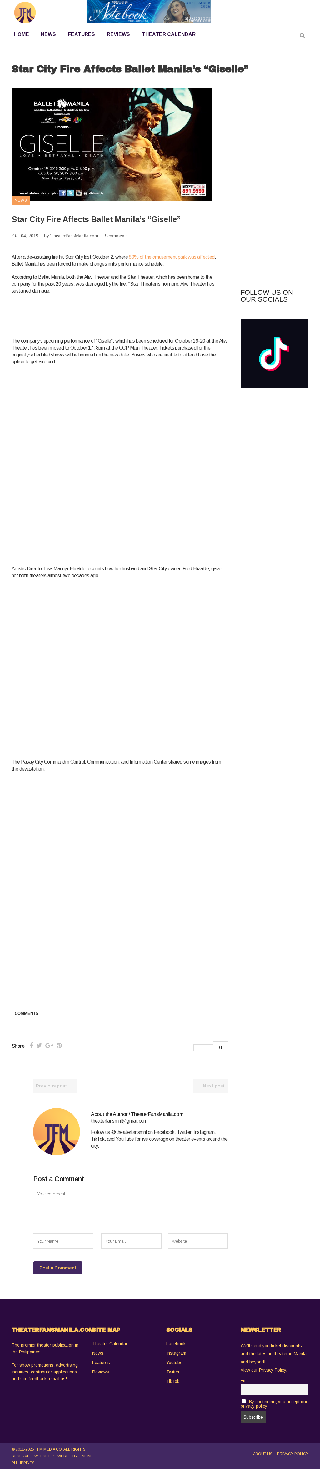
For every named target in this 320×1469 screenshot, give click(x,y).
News (97, 1353)
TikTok (172, 1381)
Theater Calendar (110, 1343)
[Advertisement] (125, 315)
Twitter (173, 1372)
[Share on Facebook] (31, 1045)
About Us (262, 1454)
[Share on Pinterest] (59, 1045)
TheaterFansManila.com (74, 235)
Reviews (100, 1372)
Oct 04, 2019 (25, 235)
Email (246, 1380)
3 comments (116, 235)
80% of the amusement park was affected (171, 257)
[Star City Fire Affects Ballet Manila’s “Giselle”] (56, 1131)
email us (57, 1378)
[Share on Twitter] (39, 1045)
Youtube (174, 1362)
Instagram (176, 1353)
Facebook (176, 1343)
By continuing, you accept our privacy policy (274, 1404)
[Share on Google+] (49, 1045)
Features (101, 1362)
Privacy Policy (292, 1454)
